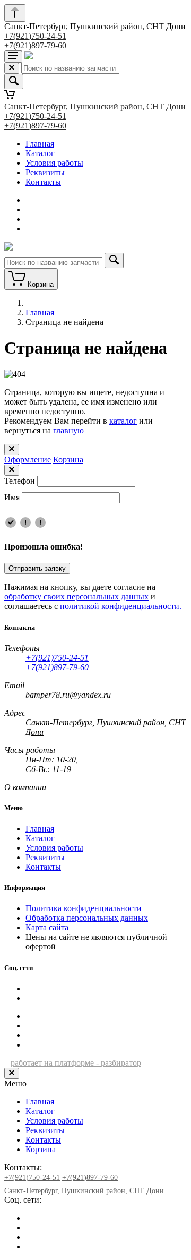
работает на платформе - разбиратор (76, 1062)
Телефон (19, 480)
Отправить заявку (37, 568)
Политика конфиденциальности (83, 908)
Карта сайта (46, 927)
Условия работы (54, 162)
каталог (123, 420)
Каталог (40, 153)
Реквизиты (45, 172)
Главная (39, 143)
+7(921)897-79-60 (35, 45)
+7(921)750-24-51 (35, 35)
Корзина (68, 459)
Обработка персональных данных (86, 917)
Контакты (43, 181)
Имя (12, 497)
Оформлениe (27, 459)
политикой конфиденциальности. (120, 606)
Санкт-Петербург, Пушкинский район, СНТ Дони (95, 26)
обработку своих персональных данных (76, 596)
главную (68, 430)
